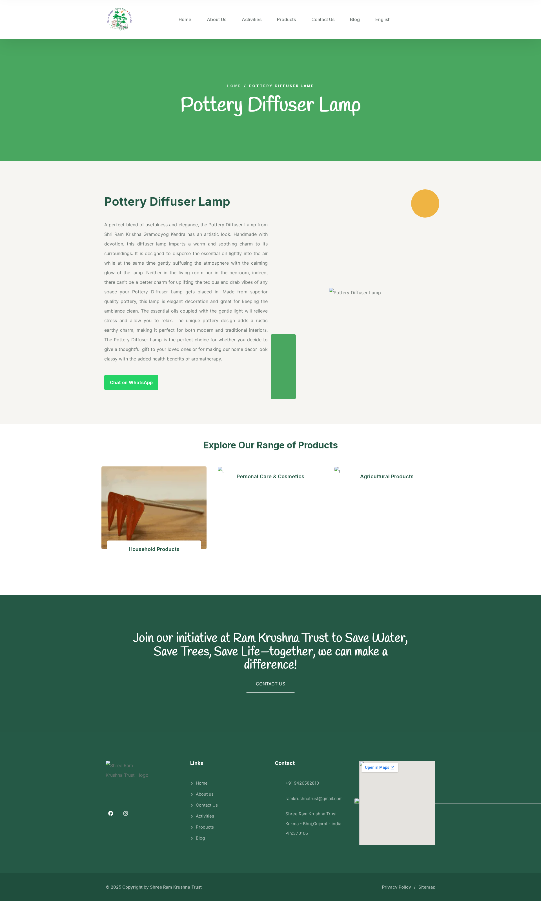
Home (185, 19)
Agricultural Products (387, 476)
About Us (216, 19)
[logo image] (120, 19)
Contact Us (322, 19)
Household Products (154, 549)
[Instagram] (126, 813)
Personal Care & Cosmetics (270, 476)
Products (286, 19)
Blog (355, 19)
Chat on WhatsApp (131, 382)
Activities (251, 19)
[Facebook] (111, 813)
